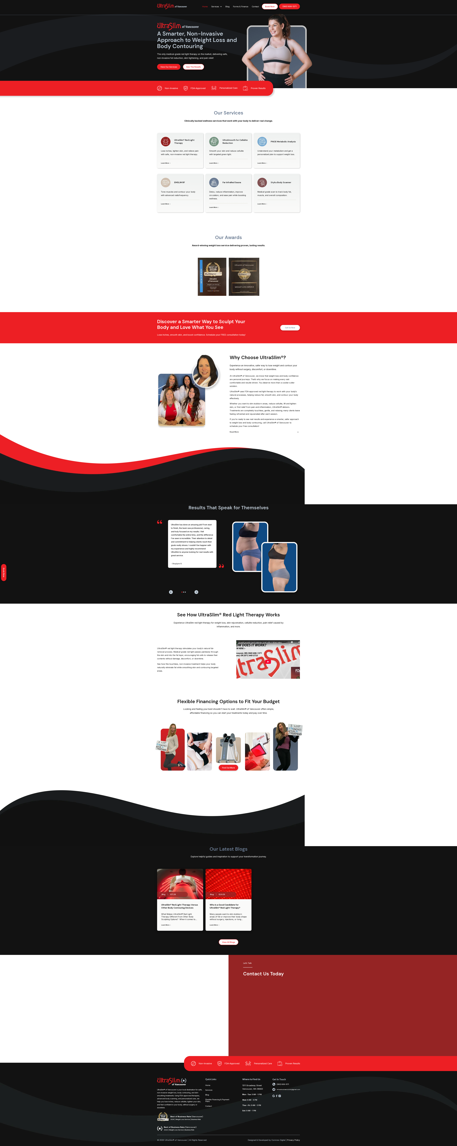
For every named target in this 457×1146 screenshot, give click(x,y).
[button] (268, 659)
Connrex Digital (278, 1140)
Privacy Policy (293, 1140)
